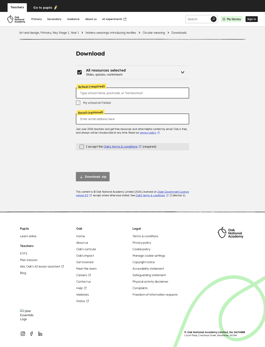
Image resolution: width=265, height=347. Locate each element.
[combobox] (132, 93)
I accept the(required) (121, 146)
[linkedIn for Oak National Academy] (40, 334)
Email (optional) (90, 112)
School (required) (91, 86)
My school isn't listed (97, 103)
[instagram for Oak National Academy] (23, 334)
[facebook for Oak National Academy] (31, 334)
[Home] (16, 19)
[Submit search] (214, 19)
